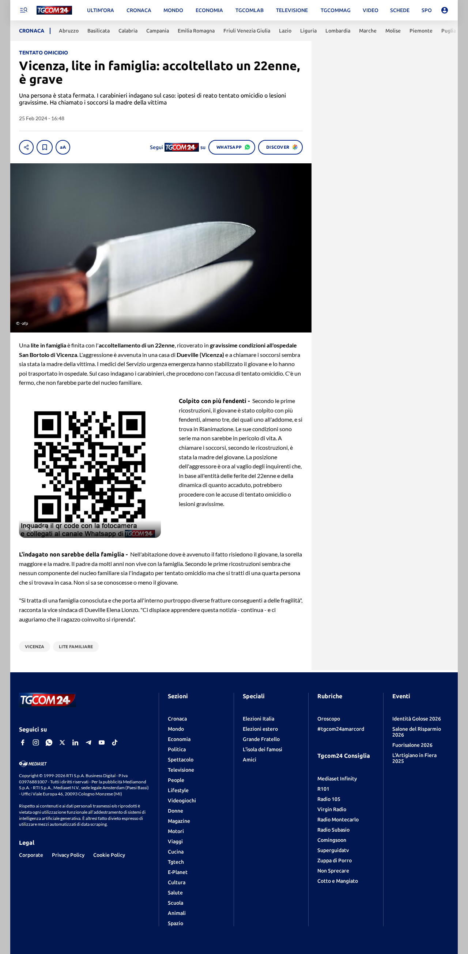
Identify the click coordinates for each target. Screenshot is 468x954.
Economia (179, 739)
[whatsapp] (49, 742)
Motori (176, 831)
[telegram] (88, 742)
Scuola (175, 903)
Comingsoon (331, 840)
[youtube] (101, 742)
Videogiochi (182, 800)
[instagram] (35, 742)
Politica (177, 749)
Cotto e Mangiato (337, 881)
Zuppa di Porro (334, 860)
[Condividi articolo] (26, 147)
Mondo (176, 729)
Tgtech (176, 862)
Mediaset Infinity (337, 779)
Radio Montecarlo (338, 819)
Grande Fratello (261, 739)
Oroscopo (328, 719)
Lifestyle (178, 790)
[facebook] (22, 742)
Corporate (31, 855)
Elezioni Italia (258, 719)
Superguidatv (333, 850)
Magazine (179, 821)
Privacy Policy (68, 855)
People (176, 780)
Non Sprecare (333, 871)
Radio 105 (328, 799)
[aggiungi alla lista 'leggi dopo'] (45, 147)
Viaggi (175, 841)
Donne (175, 811)
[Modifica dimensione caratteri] (63, 147)
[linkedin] (75, 742)
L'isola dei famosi (262, 749)
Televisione (181, 770)
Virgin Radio (331, 809)
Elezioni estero (260, 729)
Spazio (175, 923)
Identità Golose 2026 (416, 719)
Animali (177, 913)
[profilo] (444, 10)
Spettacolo (180, 760)
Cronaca (177, 719)
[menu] (23, 10)
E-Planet (178, 872)
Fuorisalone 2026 (412, 745)
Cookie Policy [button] (109, 855)
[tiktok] (114, 742)
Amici (249, 760)
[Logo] (54, 10)
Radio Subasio (333, 830)
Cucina (176, 852)
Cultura (176, 882)
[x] (62, 742)
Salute (175, 893)
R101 (323, 789)
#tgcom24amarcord (340, 729)
